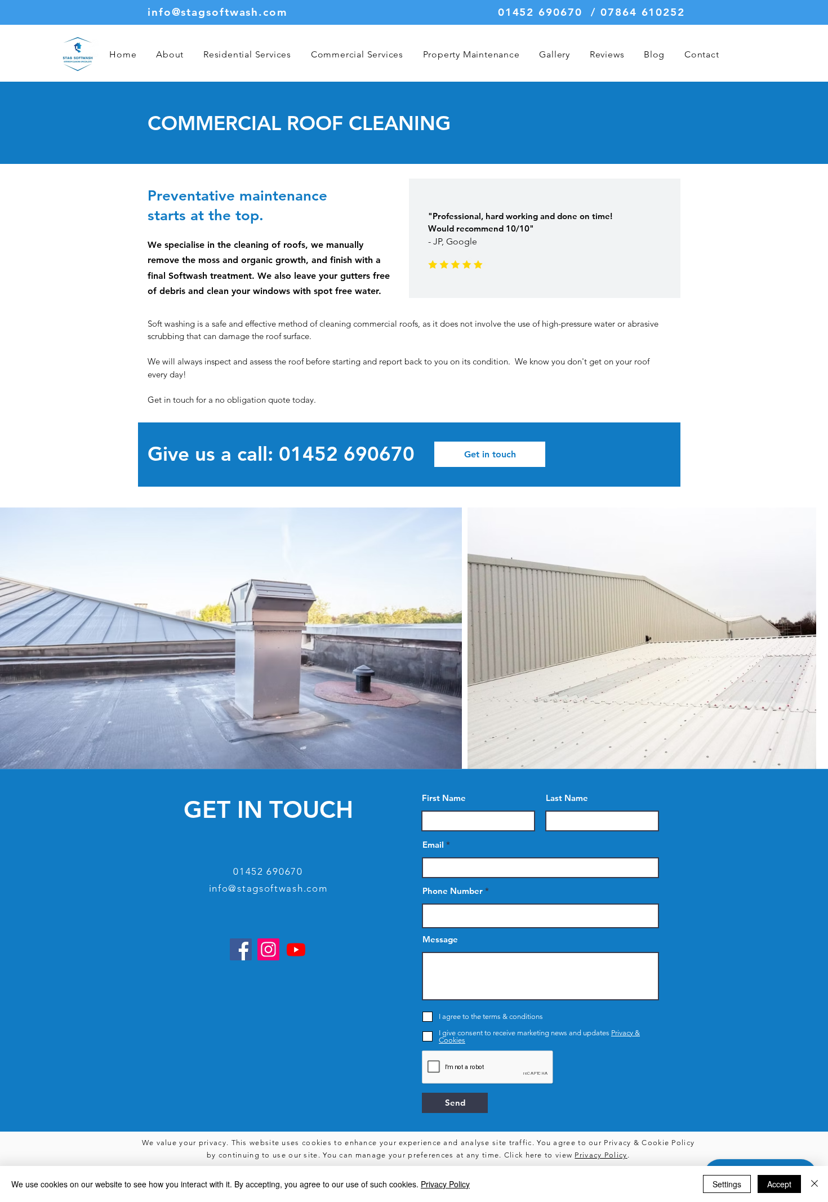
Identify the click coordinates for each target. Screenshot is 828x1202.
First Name (444, 798)
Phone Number (452, 891)
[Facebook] (241, 949)
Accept (779, 1184)
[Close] (814, 1184)
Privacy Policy (601, 1155)
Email (433, 844)
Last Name (567, 798)
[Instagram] (268, 949)
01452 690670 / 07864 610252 (591, 12)
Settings (727, 1184)
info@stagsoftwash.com (218, 12)
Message (440, 939)
